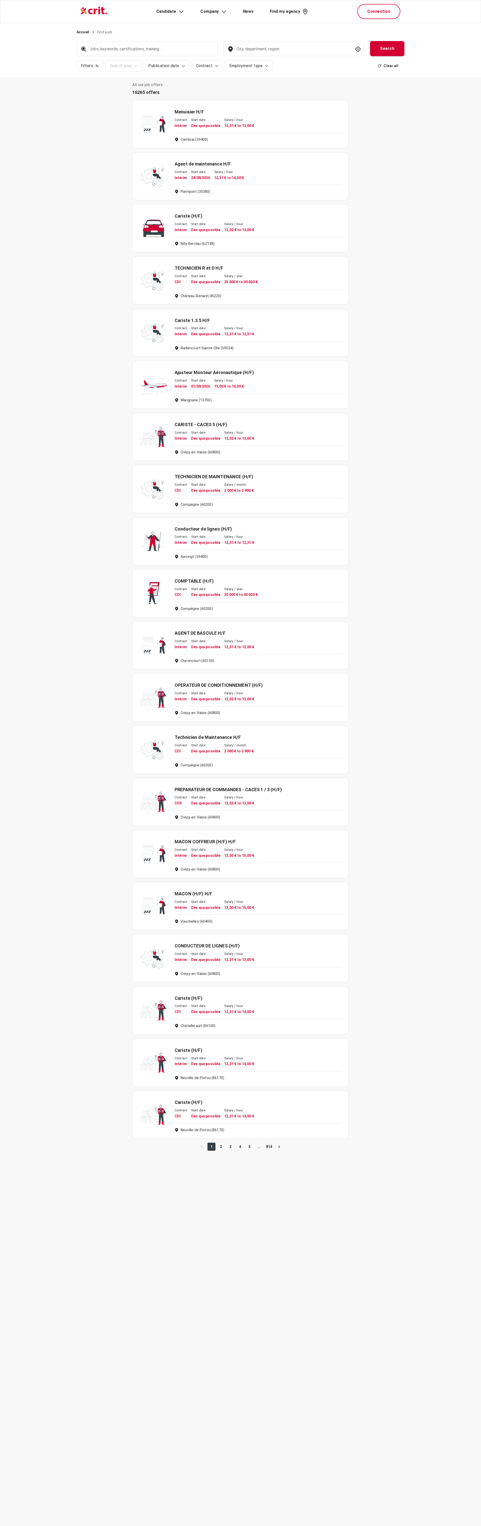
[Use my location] (358, 49)
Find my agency (285, 11)
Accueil (83, 32)
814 (269, 1147)
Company (209, 11)
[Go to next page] (279, 1147)
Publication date (163, 65)
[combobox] (293, 51)
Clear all (391, 66)
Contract (204, 65)
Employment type (246, 65)
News (248, 11)
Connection (378, 11)
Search (387, 48)
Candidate (166, 11)
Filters (87, 65)
